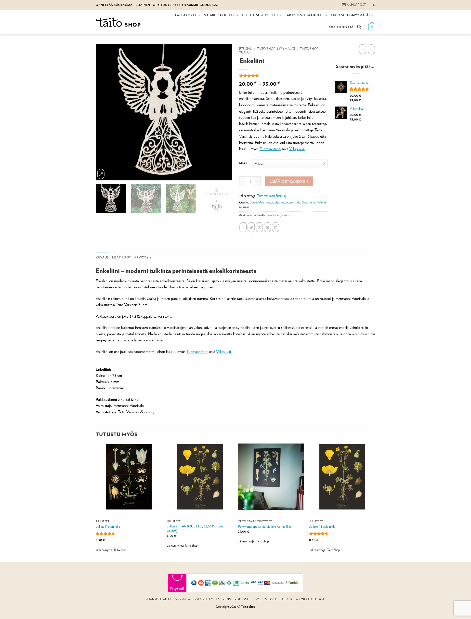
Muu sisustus (265, 202)
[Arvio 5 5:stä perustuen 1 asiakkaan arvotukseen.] (283, 76)
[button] (373, 5)
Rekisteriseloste (237, 599)
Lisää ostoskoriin (289, 181)
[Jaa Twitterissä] (251, 227)
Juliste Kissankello (108, 526)
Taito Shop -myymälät (350, 15)
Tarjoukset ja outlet (304, 15)
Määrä (243, 163)
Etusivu (245, 49)
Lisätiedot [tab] (121, 257)
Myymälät (183, 599)
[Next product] (362, 49)
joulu (269, 215)
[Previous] (95, 112)
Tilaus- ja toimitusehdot (303, 599)
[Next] (232, 112)
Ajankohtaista (158, 599)
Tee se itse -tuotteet (260, 15)
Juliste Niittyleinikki (322, 526)
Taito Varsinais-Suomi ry (272, 196)
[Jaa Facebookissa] (243, 227)
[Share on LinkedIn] (275, 227)
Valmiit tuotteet (219, 15)
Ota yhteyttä (341, 27)
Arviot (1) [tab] (142, 257)
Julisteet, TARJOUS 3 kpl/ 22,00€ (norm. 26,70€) (195, 528)
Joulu (253, 202)
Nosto (276, 215)
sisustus (286, 215)
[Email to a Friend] (259, 227)
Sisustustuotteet (284, 202)
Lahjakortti (186, 15)
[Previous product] (371, 49)
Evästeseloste (266, 599)
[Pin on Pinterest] (267, 227)
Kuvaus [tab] (102, 257)
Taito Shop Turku (305, 202)
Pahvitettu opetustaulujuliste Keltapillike (265, 526)
